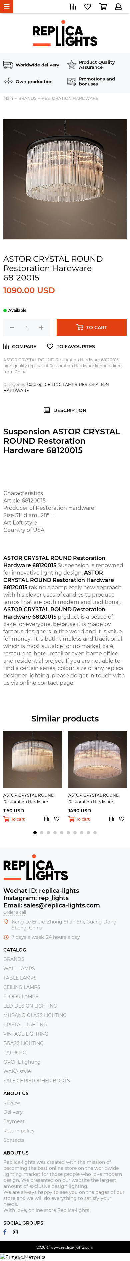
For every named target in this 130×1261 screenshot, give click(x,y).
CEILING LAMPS (61, 384)
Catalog (35, 384)
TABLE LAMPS (20, 978)
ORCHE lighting (22, 1062)
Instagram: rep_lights (36, 898)
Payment (14, 1121)
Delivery (13, 1112)
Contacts (13, 1140)
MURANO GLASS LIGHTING (35, 1015)
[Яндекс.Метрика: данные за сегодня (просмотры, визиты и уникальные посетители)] (23, 1257)
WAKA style (17, 1071)
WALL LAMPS (19, 969)
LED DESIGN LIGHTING (30, 1006)
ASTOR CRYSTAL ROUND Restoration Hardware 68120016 (28, 799)
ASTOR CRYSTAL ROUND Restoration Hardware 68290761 (93, 799)
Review (11, 1103)
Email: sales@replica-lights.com (51, 905)
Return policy (19, 1131)
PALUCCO (15, 1053)
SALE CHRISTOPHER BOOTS (36, 1081)
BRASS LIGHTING (23, 1043)
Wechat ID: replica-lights (41, 890)
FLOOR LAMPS (20, 997)
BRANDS (13, 959)
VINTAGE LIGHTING (25, 1034)
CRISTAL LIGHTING (25, 1025)
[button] (35, 832)
